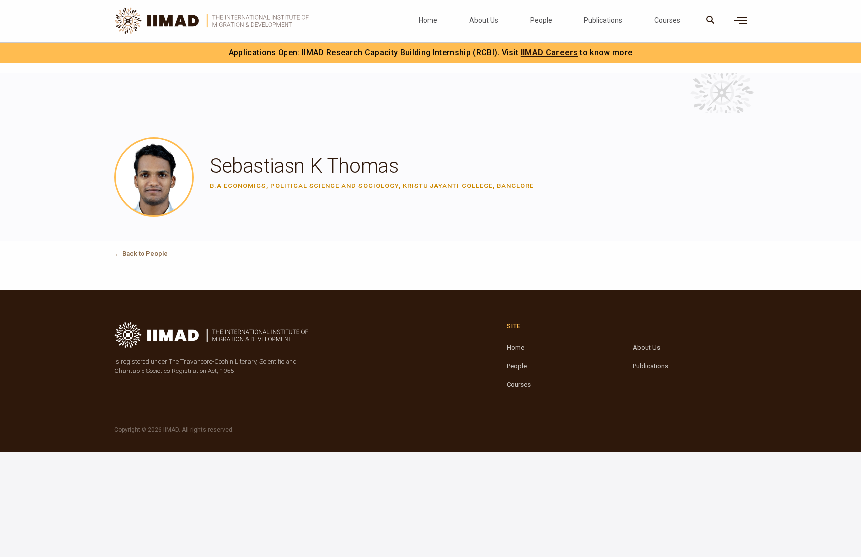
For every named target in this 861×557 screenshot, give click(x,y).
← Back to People (141, 253)
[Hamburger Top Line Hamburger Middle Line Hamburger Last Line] (740, 20)
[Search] (710, 21)
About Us (483, 20)
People (541, 20)
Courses (667, 20)
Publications (603, 20)
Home (428, 20)
